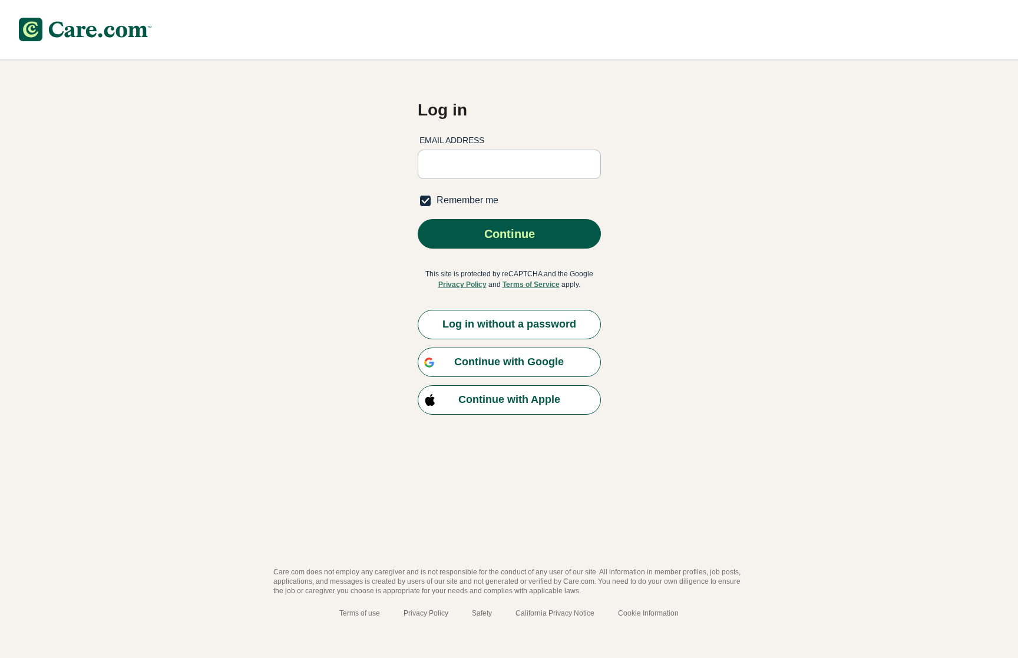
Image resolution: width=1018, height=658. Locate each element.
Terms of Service (531, 284)
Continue (509, 233)
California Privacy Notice (554, 613)
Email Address (451, 140)
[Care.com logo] (85, 29)
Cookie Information (648, 613)
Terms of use (359, 613)
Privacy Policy (462, 284)
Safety (482, 613)
